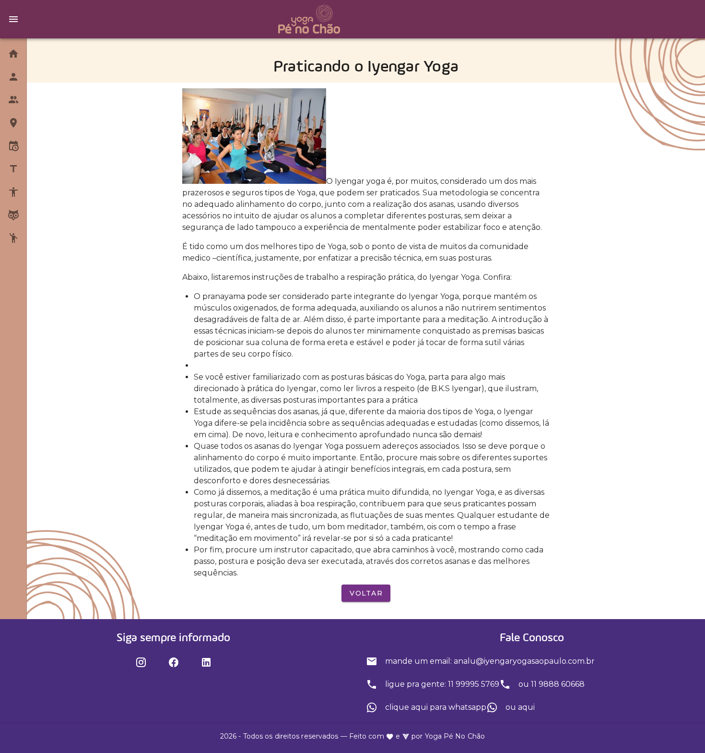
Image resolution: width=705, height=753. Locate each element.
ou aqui (519, 707)
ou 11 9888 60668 (551, 684)
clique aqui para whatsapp (434, 707)
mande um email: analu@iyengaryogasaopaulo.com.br (489, 661)
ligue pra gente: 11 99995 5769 (441, 684)
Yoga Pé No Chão (455, 736)
